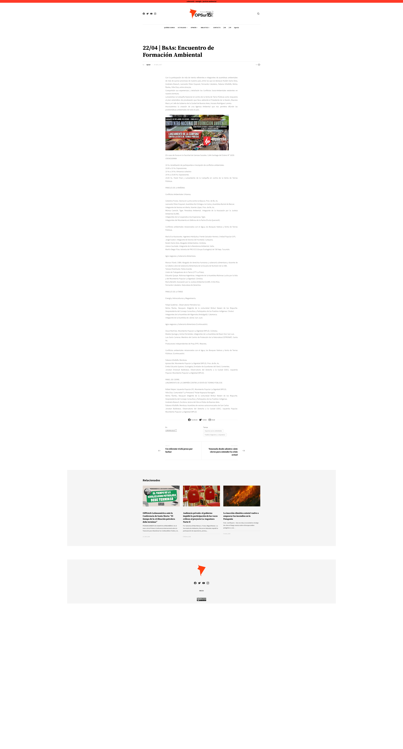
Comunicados (171, 430)
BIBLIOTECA (205, 27)
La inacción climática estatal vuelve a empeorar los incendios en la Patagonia (241, 516)
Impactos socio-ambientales (213, 431)
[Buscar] (258, 13)
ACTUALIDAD (182, 27)
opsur (148, 65)
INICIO (201, 591)
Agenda (236, 27)
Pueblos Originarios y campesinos (215, 435)
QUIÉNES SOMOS (169, 27)
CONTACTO (216, 27)
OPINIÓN (193, 27)
